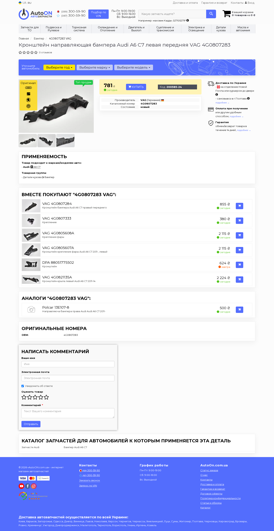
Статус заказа (209, 470)
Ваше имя (28, 357)
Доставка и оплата (185, 2)
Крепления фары (53, 236)
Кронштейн (49, 266)
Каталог (205, 507)
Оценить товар (32, 391)
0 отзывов (45, 52)
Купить (137, 87)
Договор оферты (211, 493)
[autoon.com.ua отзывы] (33, 496)
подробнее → (222, 102)
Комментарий (32, 405)
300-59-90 (73, 11)
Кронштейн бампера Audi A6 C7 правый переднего (74, 207)
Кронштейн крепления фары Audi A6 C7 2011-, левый (74, 251)
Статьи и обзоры (211, 502)
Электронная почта (35, 371)
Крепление (49, 222)
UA (24, 2)
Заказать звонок (89, 480)
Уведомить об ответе (39, 385)
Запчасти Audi (30, 447)
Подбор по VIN (98, 14)
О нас (204, 474)
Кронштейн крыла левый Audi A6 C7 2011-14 (68, 281)
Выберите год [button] (58, 67)
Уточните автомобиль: (31, 67)
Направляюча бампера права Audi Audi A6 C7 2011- (73, 311)
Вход (250, 2)
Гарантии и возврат (212, 488)
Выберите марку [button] (93, 67)
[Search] (211, 14)
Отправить (31, 424)
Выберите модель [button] (132, 67)
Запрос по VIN (88, 485)
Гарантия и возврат (214, 2)
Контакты (237, 2)
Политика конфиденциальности (220, 498)
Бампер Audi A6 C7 (75, 447)
